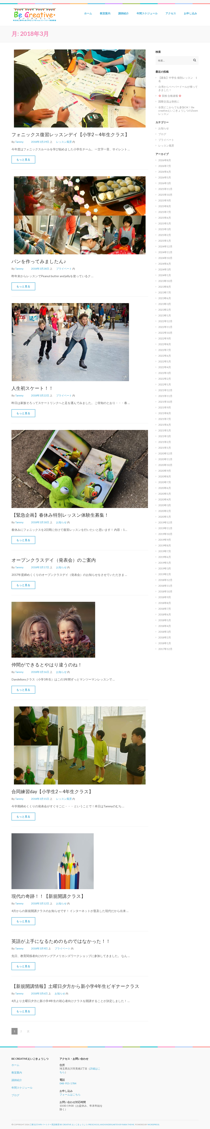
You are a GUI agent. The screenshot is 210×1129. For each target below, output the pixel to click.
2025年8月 (164, 206)
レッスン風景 (64, 141)
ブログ (162, 134)
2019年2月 (164, 574)
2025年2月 (164, 234)
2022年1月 (164, 384)
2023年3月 (164, 303)
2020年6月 (164, 487)
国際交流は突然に (168, 101)
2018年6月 (164, 614)
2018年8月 (164, 602)
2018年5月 (164, 620)
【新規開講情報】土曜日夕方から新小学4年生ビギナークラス (75, 986)
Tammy (19, 141)
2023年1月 (164, 315)
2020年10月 (165, 464)
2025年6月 (164, 217)
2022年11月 (165, 326)
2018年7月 (164, 608)
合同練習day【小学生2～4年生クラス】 (52, 791)
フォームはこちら (70, 1094)
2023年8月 (164, 286)
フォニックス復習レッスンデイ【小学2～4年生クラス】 (70, 134)
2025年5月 (164, 223)
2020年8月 (164, 476)
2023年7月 (164, 292)
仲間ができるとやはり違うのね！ (46, 664)
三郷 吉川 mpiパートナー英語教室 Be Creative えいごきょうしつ (58, 1124)
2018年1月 (164, 643)
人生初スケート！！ (32, 388)
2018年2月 (164, 637)
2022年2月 (164, 378)
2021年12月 (165, 390)
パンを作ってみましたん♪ (38, 261)
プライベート (64, 268)
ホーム (88, 13)
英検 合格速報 (169, 95)
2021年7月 (164, 418)
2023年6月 (164, 298)
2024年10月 (165, 257)
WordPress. (154, 1124)
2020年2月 (164, 510)
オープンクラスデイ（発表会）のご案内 (53, 560)
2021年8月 (164, 413)
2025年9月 (164, 200)
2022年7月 (164, 349)
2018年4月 (164, 625)
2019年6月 (164, 556)
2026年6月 (164, 171)
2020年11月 (165, 459)
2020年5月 (164, 493)
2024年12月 (165, 246)
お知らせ (61, 522)
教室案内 (105, 13)
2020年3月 (164, 505)
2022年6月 (164, 355)
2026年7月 (164, 165)
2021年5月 (164, 430)
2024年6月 (164, 263)
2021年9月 (164, 407)
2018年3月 (164, 631)
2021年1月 (164, 447)
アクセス (171, 13)
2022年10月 (165, 332)
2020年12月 (165, 453)
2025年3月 (164, 229)
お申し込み (190, 13)
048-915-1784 (68, 1083)
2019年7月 (164, 551)
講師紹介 (123, 13)
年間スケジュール (147, 13)
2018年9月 (164, 597)
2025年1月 (164, 240)
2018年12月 (165, 579)
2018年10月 (165, 591)
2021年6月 (164, 424)
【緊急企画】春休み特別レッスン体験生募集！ (60, 515)
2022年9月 (164, 338)
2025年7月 (164, 211)
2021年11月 (165, 395)
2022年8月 (164, 344)
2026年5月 (164, 177)
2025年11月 (165, 188)
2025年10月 (165, 194)
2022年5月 (164, 361)
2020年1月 (164, 516)
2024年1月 (164, 275)
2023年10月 (165, 280)
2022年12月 (165, 321)
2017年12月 (165, 648)
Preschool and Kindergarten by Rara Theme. (111, 1124)
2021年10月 (165, 401)
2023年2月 (164, 309)
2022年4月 (164, 367)
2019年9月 (164, 539)
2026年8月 (164, 160)
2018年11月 (165, 585)
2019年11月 (165, 528)
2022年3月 (164, 372)
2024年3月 (164, 269)
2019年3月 (164, 568)
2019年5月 (164, 562)
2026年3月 (164, 183)
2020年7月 (164, 482)
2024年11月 (165, 252)
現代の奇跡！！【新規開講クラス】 (48, 896)
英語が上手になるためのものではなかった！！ (60, 941)
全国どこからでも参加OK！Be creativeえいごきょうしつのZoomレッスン (178, 110)
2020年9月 (164, 470)
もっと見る (23, 159)
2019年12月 (165, 522)
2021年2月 (164, 441)
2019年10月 (165, 533)
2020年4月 (164, 499)
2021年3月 (164, 436)
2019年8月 (164, 545)
